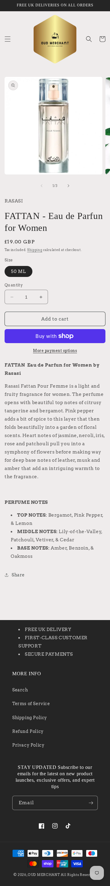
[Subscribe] (90, 803)
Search (20, 689)
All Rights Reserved (78, 875)
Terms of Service (31, 703)
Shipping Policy (29, 717)
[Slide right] (68, 185)
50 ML (18, 271)
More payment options (55, 350)
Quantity (14, 285)
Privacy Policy (28, 745)
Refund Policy (28, 731)
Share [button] (18, 574)
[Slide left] (41, 185)
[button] (7, 39)
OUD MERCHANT (44, 875)
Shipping (34, 250)
